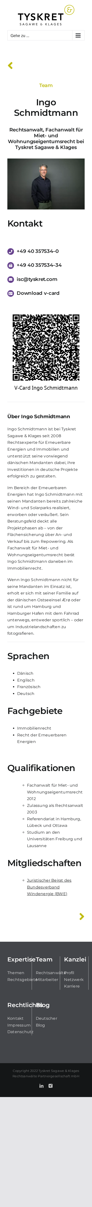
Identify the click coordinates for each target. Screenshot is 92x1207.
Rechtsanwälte (51, 972)
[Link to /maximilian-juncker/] (82, 916)
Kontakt (15, 1018)
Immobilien (48, 449)
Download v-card (38, 293)
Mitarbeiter (47, 979)
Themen (15, 972)
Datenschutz (20, 1031)
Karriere (72, 986)
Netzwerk (74, 979)
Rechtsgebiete (22, 979)
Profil (69, 972)
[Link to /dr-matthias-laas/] (10, 65)
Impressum (19, 1025)
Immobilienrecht (24, 568)
